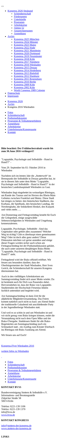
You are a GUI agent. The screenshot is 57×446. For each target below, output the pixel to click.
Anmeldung (20, 33)
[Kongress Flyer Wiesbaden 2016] (1, 356)
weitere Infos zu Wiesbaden (15, 351)
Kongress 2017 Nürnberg (26, 62)
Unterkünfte (20, 19)
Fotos (10, 112)
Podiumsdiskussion (17, 118)
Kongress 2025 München (26, 39)
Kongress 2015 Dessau (25, 67)
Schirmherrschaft (22, 13)
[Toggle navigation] (2, 6)
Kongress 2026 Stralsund (20, 10)
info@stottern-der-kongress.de (16, 425)
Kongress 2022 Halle (24, 47)
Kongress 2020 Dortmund (27, 53)
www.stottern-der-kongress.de (16, 428)
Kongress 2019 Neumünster (28, 56)
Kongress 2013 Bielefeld (26, 73)
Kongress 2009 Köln (24, 84)
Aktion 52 (19, 27)
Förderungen (20, 16)
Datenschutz (14, 93)
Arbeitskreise (20, 25)
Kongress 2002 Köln (24, 87)
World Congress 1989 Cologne (29, 90)
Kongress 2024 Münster (26, 42)
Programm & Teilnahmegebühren (24, 121)
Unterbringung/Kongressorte (22, 129)
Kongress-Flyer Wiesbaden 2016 (17, 345)
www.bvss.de (8, 415)
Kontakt (12, 132)
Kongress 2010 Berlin (25, 81)
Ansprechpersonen (23, 30)
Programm (19, 22)
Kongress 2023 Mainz (25, 45)
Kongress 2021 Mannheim (27, 50)
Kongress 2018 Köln (24, 59)
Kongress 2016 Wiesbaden (27, 64)
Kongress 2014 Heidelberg (27, 70)
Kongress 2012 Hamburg (26, 76)
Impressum (13, 96)
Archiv (11, 36)
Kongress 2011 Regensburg (28, 79)
